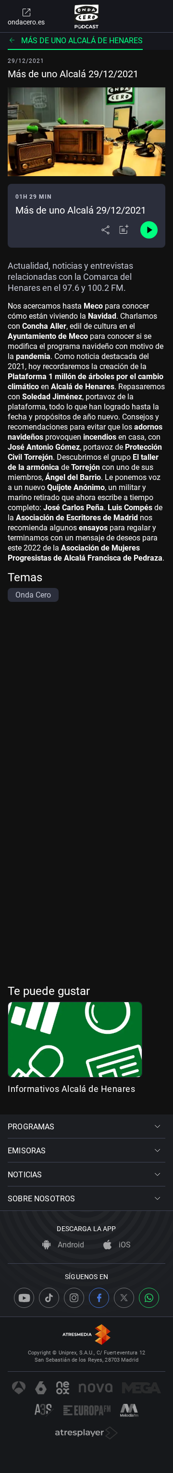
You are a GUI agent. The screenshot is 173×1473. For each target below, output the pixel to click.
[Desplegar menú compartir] (105, 230)
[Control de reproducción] (149, 230)
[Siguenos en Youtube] (24, 1298)
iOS (124, 1244)
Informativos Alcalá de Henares (71, 1089)
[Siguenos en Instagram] (74, 1298)
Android (70, 1244)
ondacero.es (26, 22)
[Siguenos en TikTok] (49, 1298)
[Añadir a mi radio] (124, 230)
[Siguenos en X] (124, 1298)
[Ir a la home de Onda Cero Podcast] (87, 16)
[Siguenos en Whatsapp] (149, 1298)
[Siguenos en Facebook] (99, 1298)
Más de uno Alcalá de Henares (82, 40)
